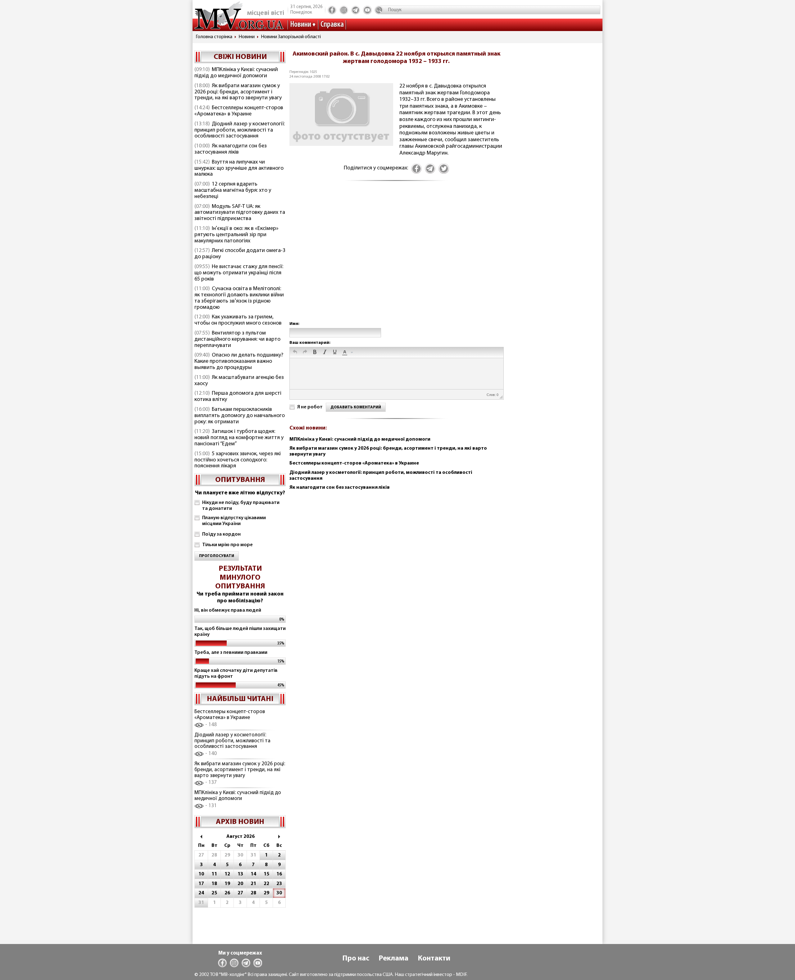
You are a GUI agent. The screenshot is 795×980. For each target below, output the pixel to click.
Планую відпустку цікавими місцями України (234, 520)
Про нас (355, 958)
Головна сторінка (214, 36)
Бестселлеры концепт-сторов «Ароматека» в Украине (238, 111)
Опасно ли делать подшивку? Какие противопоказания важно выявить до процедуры (238, 362)
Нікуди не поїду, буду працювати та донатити (240, 505)
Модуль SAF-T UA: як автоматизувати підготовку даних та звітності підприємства (239, 213)
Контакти (434, 958)
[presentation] (295, 352)
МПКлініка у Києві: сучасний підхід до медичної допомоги (236, 73)
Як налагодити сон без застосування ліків (230, 149)
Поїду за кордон (221, 534)
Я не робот (310, 407)
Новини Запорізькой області (291, 36)
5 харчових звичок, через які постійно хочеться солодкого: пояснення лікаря (237, 460)
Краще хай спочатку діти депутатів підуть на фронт (236, 673)
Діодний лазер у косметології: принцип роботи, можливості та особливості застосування (239, 130)
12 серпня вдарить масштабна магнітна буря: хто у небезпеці (232, 191)
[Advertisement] (396, 257)
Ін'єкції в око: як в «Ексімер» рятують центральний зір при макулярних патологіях (236, 235)
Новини (300, 24)
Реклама (393, 958)
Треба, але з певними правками (230, 652)
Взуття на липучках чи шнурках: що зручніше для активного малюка (239, 169)
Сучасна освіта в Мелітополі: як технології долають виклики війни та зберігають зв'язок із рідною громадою (239, 298)
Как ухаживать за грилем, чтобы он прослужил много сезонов (238, 320)
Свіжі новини (240, 57)
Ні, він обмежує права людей (227, 610)
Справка (332, 24)
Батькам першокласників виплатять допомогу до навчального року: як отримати (239, 416)
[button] (295, 352)
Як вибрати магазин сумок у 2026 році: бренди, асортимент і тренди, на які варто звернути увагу (238, 92)
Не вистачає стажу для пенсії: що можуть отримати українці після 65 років (238, 273)
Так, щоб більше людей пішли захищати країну (240, 631)
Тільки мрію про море (227, 544)
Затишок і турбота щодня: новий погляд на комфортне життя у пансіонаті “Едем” (239, 438)
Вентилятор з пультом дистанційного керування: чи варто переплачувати (237, 339)
